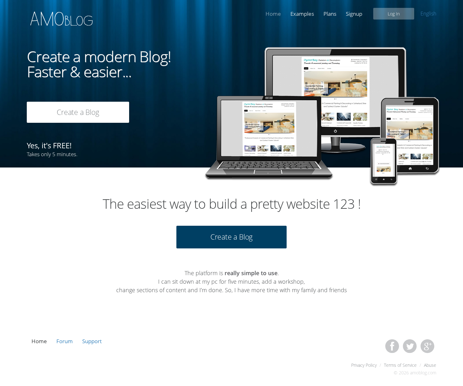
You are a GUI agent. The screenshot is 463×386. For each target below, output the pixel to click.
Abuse (430, 365)
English (428, 13)
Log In (394, 14)
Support (92, 341)
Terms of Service (400, 365)
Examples (302, 13)
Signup (354, 13)
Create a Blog (78, 112)
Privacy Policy (364, 365)
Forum (64, 341)
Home (273, 13)
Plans (329, 13)
